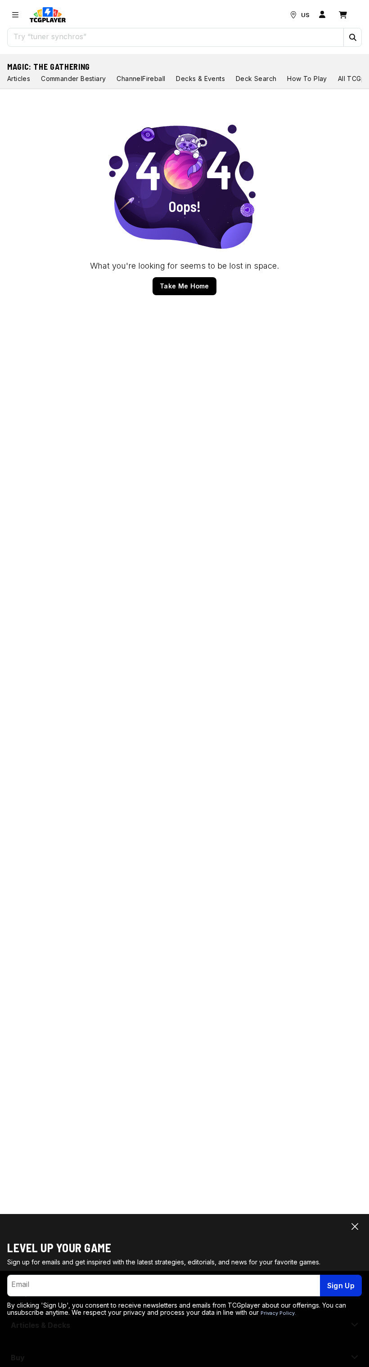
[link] (48, 14)
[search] (176, 36)
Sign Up (341, 1285)
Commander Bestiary (73, 78)
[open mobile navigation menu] (15, 15)
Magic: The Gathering (48, 67)
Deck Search (256, 78)
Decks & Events (200, 78)
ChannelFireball (141, 78)
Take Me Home (184, 286)
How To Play (307, 78)
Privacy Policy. (278, 1313)
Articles (18, 78)
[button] (352, 37)
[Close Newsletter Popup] (355, 1226)
